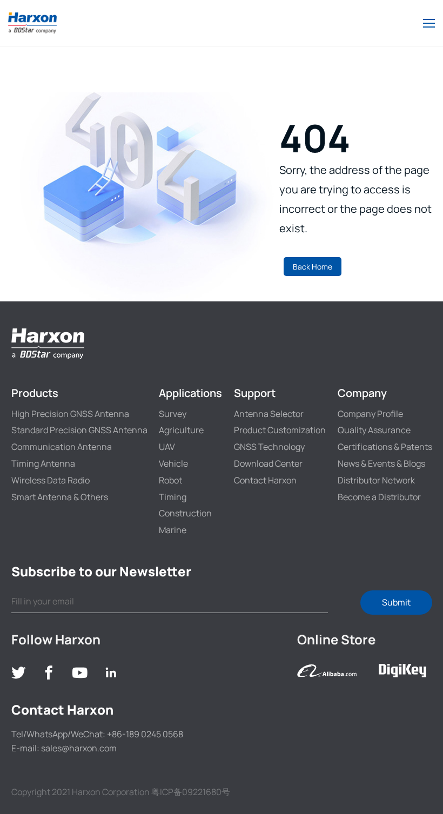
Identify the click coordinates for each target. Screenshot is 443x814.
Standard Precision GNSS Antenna (79, 430)
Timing (172, 497)
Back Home (312, 266)
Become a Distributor (379, 497)
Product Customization (280, 430)
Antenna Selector (269, 414)
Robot (170, 480)
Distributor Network (376, 480)
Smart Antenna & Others (59, 497)
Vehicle (173, 463)
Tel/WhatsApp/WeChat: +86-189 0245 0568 (97, 734)
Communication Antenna (61, 447)
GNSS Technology (269, 447)
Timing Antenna (43, 463)
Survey (172, 414)
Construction (185, 513)
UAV (167, 447)
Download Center (268, 463)
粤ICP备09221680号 (190, 792)
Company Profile (370, 414)
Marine (172, 530)
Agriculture (181, 430)
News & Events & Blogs (381, 463)
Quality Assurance (374, 430)
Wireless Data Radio (50, 480)
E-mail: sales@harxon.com (64, 748)
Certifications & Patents (385, 447)
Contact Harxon (265, 480)
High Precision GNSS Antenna (70, 414)
